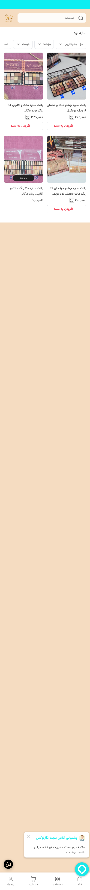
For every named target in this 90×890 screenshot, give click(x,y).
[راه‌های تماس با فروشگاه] (8, 864)
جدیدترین (71, 44)
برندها (47, 44)
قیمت (26, 44)
